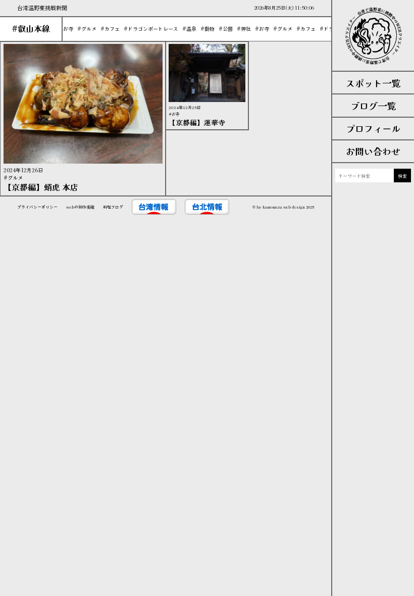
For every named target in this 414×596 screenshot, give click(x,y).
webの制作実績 (80, 207)
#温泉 (186, 28)
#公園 (223, 28)
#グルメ (83, 28)
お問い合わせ (373, 151)
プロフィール (373, 128)
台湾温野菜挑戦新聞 (42, 8)
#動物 (204, 28)
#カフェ (107, 28)
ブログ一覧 (373, 105)
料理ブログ (113, 207)
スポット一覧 (373, 82)
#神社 (241, 28)
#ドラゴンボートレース (148, 28)
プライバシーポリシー (37, 207)
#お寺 (63, 28)
